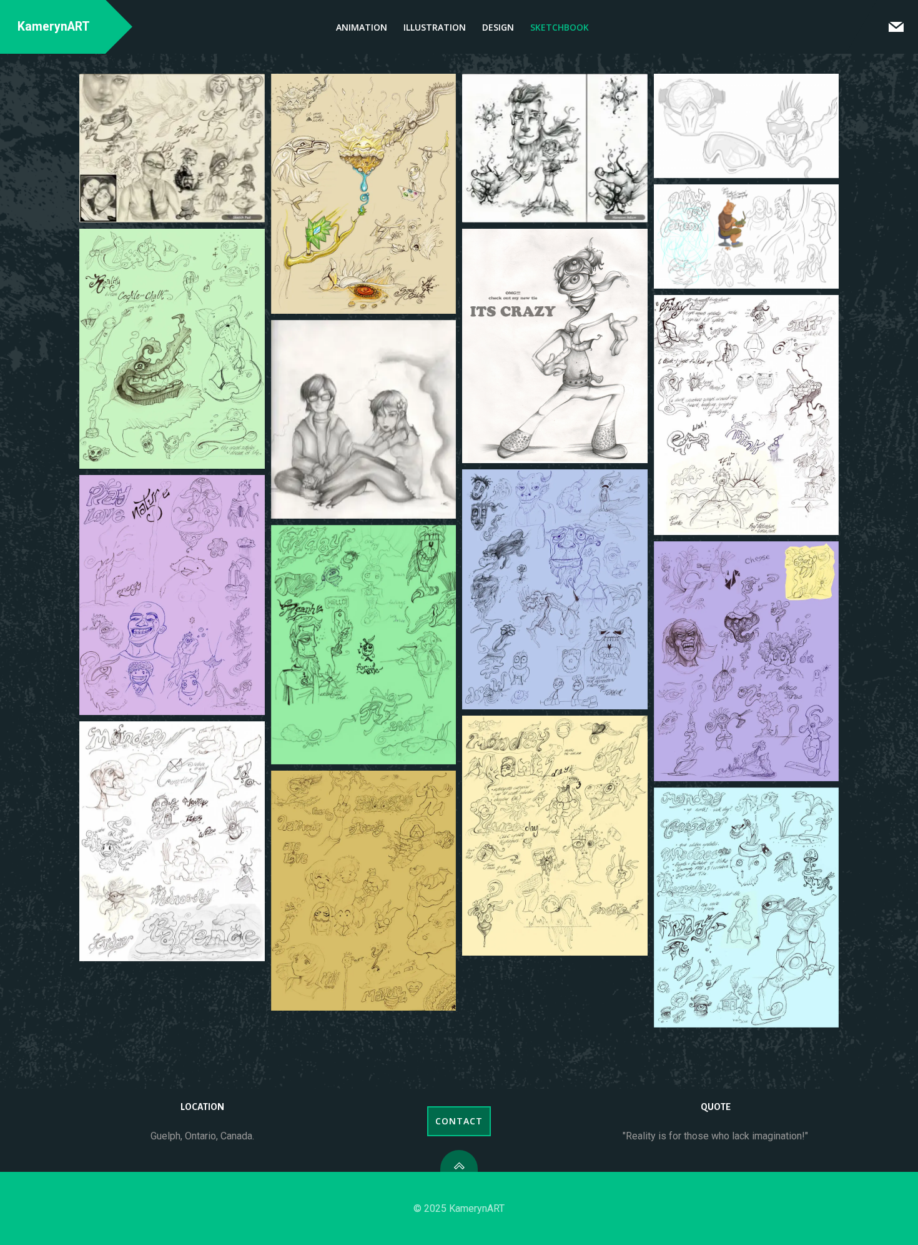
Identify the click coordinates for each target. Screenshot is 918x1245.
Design (498, 27)
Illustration (434, 27)
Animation (361, 27)
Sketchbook (559, 27)
